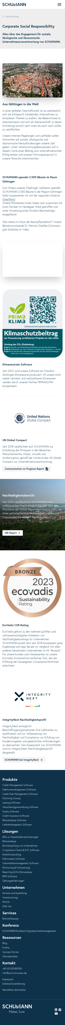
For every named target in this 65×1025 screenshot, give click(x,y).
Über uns (6, 906)
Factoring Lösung (11, 798)
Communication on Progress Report (24, 469)
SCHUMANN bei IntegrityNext (22, 760)
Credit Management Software (17, 785)
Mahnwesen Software (13, 859)
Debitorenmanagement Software (19, 789)
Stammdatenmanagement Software (20, 863)
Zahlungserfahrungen (13, 881)
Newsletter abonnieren (14, 990)
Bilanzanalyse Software (14, 820)
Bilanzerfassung (10, 918)
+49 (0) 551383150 (12, 968)
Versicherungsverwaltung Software (20, 807)
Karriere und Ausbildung (14, 893)
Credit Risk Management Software (20, 794)
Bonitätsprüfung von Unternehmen (20, 846)
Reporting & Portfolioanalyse (17, 872)
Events (5, 947)
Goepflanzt (8, 199)
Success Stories (10, 952)
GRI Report (11, 533)
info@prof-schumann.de (14, 973)
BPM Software (9, 876)
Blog (4, 943)
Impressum (7, 979)
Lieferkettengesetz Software (17, 825)
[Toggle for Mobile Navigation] (59, 4)
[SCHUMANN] (14, 4)
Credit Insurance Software (15, 816)
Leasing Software (11, 803)
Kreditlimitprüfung (11, 854)
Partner (6, 902)
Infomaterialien (10, 956)
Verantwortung (12, 17)
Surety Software (10, 811)
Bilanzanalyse (9, 841)
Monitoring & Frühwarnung (16, 868)
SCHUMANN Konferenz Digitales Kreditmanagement (29, 931)
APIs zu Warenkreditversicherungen (20, 837)
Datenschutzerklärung (13, 984)
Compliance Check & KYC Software (20, 850)
